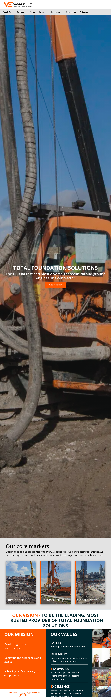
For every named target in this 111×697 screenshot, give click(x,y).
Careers (41, 12)
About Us (7, 12)
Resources (55, 12)
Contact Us (71, 12)
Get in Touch (55, 284)
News (32, 12)
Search (85, 12)
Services (20, 12)
